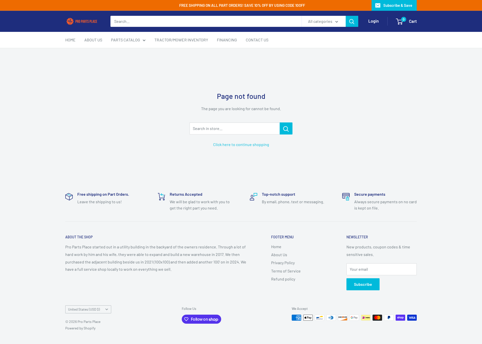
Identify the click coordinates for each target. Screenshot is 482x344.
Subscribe (363, 284)
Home (276, 246)
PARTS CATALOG (125, 39)
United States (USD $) (84, 309)
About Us (279, 254)
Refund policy (283, 279)
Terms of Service (286, 270)
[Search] (352, 21)
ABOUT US (93, 39)
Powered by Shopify (80, 328)
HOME (70, 39)
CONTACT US (257, 39)
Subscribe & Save (397, 5)
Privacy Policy (283, 262)
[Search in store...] (286, 128)
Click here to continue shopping (241, 144)
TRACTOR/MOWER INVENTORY (181, 39)
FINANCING (227, 39)
